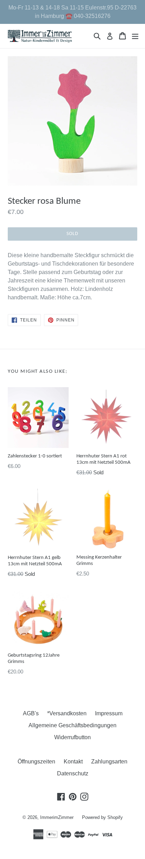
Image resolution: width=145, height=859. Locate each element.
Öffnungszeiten (36, 761)
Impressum (108, 713)
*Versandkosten (67, 713)
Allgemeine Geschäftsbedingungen (72, 725)
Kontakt (73, 761)
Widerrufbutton (72, 737)
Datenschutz (72, 773)
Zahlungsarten (109, 761)
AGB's (31, 713)
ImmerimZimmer (57, 817)
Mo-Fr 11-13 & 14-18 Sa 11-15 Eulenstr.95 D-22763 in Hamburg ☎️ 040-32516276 (72, 12)
